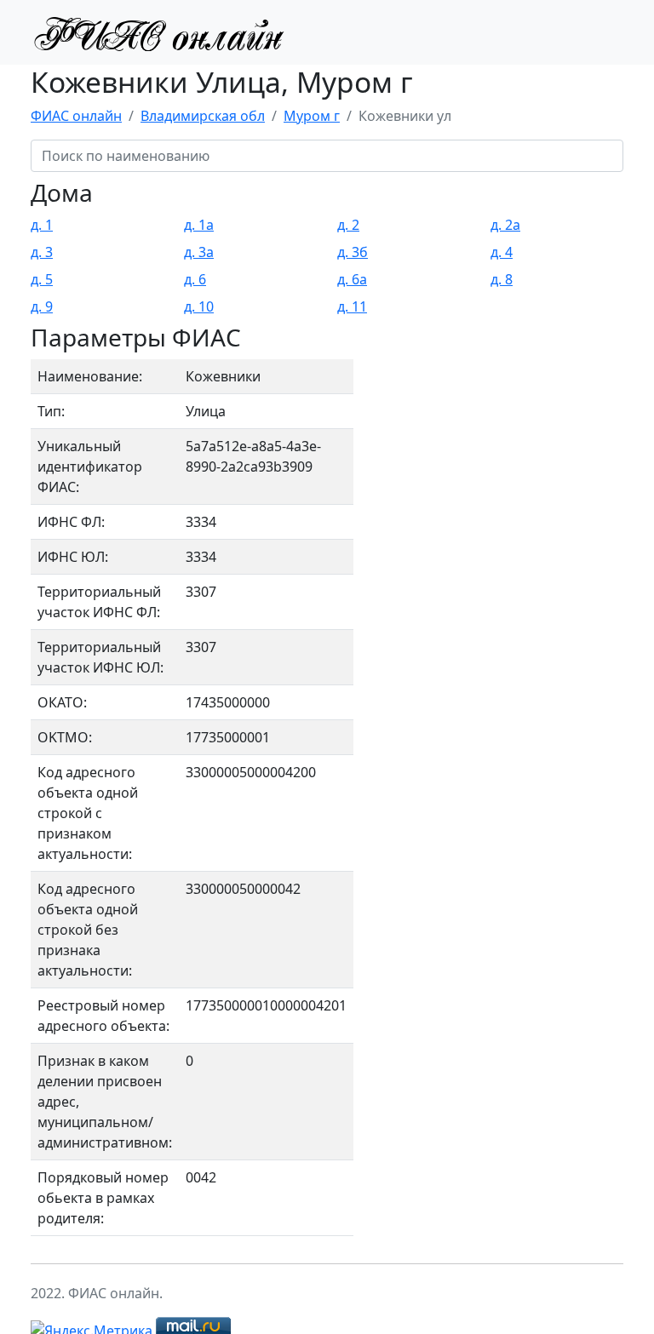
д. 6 (195, 279)
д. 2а (505, 224)
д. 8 (501, 279)
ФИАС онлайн (76, 115)
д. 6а (352, 279)
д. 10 (199, 306)
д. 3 (42, 252)
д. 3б (352, 252)
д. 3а (199, 252)
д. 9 (42, 306)
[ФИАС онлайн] (158, 32)
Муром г (312, 115)
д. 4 (501, 252)
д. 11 (352, 306)
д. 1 (42, 224)
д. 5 (42, 279)
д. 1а (199, 224)
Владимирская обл (203, 115)
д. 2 (348, 224)
